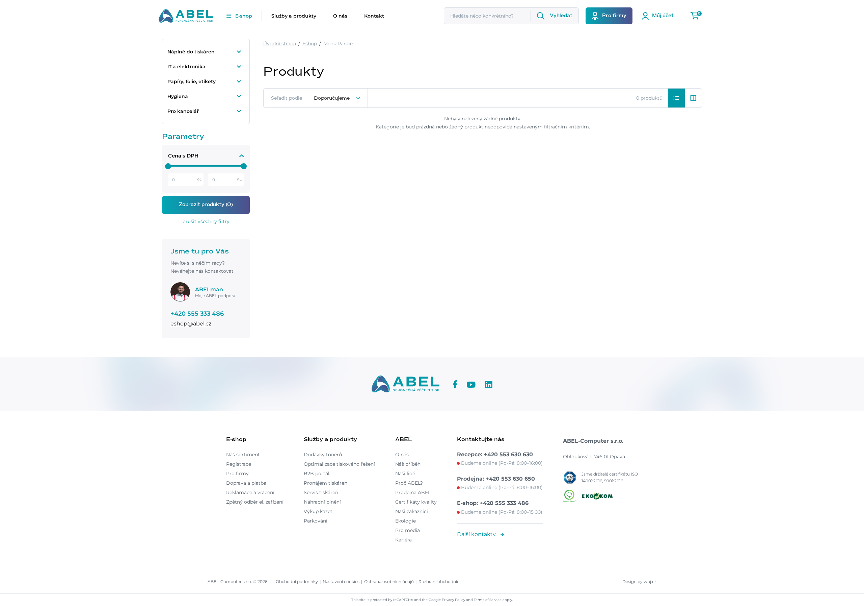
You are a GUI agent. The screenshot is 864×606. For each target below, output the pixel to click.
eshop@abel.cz (190, 323)
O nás (340, 16)
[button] (676, 98)
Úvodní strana (279, 44)
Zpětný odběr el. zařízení (255, 502)
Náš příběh (408, 464)
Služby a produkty (293, 16)
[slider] (168, 166)
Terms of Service (488, 600)
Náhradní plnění (322, 502)
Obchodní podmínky (297, 581)
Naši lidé (405, 473)
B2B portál (316, 473)
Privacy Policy (453, 600)
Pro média (407, 530)
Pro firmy (237, 473)
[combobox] (337, 98)
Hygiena (177, 96)
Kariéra (403, 540)
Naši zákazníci (411, 511)
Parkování (315, 521)
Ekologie (405, 521)
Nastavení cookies (341, 581)
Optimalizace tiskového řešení (339, 464)
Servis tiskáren (321, 492)
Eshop (309, 44)
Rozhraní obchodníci (439, 581)
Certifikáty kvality (416, 502)
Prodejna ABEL (413, 492)
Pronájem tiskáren (325, 483)
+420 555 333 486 (197, 313)
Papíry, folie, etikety (191, 81)
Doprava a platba (246, 483)
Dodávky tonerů (323, 455)
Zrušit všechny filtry (206, 221)
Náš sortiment (243, 455)
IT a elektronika (186, 67)
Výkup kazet (318, 511)
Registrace (238, 464)
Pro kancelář (183, 111)
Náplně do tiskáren (191, 52)
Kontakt (374, 16)
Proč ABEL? (409, 483)
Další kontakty (477, 534)
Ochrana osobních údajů (389, 581)
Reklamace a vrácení (250, 492)
